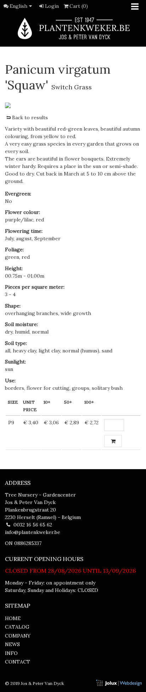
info (11, 653)
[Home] (73, 28)
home (13, 618)
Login (52, 6)
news (12, 644)
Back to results (30, 117)
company (17, 636)
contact (17, 662)
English (18, 6)
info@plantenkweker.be (32, 532)
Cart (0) (78, 6)
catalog (17, 627)
